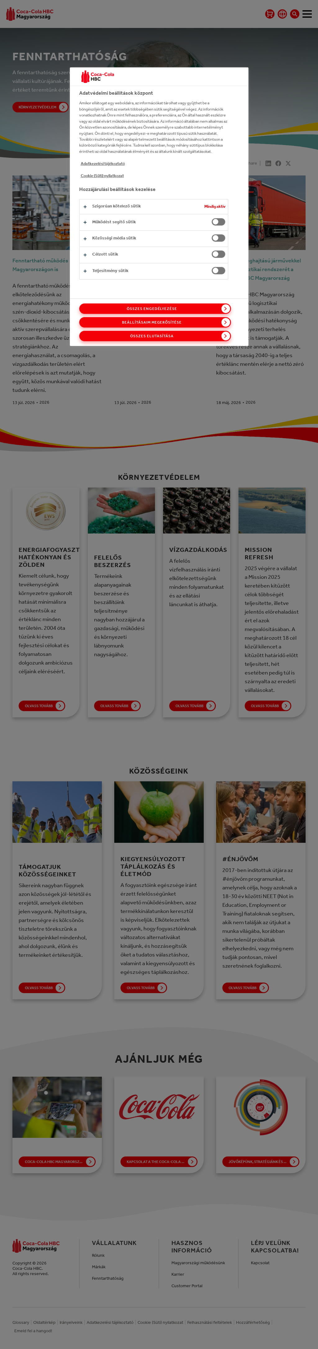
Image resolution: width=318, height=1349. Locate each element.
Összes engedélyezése (152, 309)
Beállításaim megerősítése (152, 322)
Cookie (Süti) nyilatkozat (102, 175)
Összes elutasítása (151, 336)
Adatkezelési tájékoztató (103, 163)
